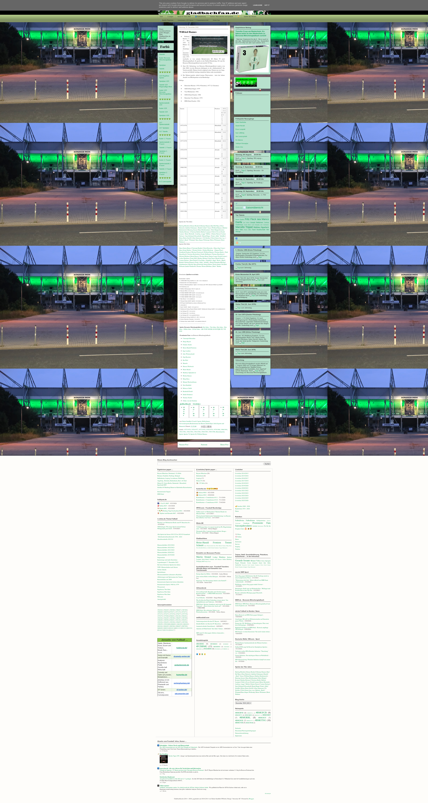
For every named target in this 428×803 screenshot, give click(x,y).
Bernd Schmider (215, 262)
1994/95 (166, 622)
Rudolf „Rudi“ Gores (204, 228)
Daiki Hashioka (241, 122)
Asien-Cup (216, 20)
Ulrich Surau (215, 238)
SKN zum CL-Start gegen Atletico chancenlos (210, 633)
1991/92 (178, 620)
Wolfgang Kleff (200, 561)
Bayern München (201, 473)
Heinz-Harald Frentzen (189, 348)
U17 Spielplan (164, 128)
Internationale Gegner (164, 492)
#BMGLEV (257, 715)
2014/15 (160, 630)
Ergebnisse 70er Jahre (163, 589)
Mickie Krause (187, 376)
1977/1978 (202, 429)
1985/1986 (212, 432)
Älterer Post (224, 444)
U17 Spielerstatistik (164, 123)
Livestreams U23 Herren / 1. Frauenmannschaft (193, 20)
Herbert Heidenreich (261, 676)
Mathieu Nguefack (261, 227)
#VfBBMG (224, 649)
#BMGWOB (249, 723)
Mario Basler (187, 369)
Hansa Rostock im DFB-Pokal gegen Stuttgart (249, 615)
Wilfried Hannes (217, 228)
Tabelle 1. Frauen (165, 147)
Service (237, 544)
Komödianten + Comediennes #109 (207, 502)
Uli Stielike (206, 238)
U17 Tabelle (163, 131)
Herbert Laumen (206, 232)
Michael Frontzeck (197, 252)
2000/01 (173, 624)
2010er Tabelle (161, 570)
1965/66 (172, 610)
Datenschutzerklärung (241, 733)
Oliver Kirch (263, 565)
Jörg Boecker (187, 357)
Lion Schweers (264, 224)
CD (204, 329)
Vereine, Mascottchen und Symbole (221, 16)
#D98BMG (225, 644)
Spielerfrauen (161, 572)
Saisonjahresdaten (243, 525)
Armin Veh (220, 264)
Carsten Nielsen (184, 260)
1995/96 (172, 622)
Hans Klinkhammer (204, 230)
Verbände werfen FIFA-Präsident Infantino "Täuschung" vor (251, 652)
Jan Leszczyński (241, 136)
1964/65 (166, 610)
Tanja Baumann (251, 567)
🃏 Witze (238, 534)
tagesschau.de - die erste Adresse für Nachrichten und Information (180, 768)
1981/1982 (182, 432)
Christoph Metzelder (189, 338)
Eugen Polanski (240, 563)
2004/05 (166, 626)
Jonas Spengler (266, 561)
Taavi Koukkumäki (258, 229)
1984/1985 (204, 432)
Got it (267, 5)
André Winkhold (190, 266)
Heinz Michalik (189, 234)
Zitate (242, 529)
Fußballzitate (250, 520)
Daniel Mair (262, 563)
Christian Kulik (195, 232)
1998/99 (160, 624)
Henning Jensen (192, 230)
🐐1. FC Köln (200, 483)
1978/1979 (209, 429)
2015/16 (166, 630)
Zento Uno (239, 147)
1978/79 (160, 616)
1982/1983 (190, 432)
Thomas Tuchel (187, 398)
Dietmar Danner (205, 226)
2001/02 (179, 624)
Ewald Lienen (222, 256)
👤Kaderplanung (200, 16)
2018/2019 (184, 411)
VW (224, 329)
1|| (174, 628)
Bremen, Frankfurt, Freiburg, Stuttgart (168, 476)
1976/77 (178, 614)
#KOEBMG (216, 647)
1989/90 (166, 620)
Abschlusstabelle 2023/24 (165, 539)
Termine (237, 549)
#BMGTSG (260, 720)
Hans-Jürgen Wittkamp (202, 240)
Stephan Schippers (243, 567)
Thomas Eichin (197, 250)
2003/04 (160, 626)
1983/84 (160, 618)
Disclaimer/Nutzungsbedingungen (245, 731)
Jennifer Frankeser (255, 565)
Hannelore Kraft (246, 565)
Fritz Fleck (250, 219)
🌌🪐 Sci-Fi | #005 (163, 503)
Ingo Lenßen (186, 351)
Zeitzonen (238, 542)
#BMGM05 (266, 715)
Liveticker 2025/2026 (241, 500)
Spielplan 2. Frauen (163, 173)
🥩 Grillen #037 (162, 506)
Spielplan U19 (164, 115)
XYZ (180, 331)
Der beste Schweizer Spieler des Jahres (168, 565)
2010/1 (171, 628)
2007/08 (184, 626)
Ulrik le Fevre (216, 232)
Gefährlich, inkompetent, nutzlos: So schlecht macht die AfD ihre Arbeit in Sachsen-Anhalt (184, 787)
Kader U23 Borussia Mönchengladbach (165, 93)
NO (216, 329)
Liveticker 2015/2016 (241, 476)
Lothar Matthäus (184, 258)
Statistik (162, 54)
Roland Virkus (256, 560)
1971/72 (178, 612)
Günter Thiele (212, 264)
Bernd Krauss (194, 256)
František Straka (202, 264)
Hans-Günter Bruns (185, 248)
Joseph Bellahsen (256, 222)
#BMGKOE (248, 715)
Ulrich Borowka (208, 248)
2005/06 (172, 626)
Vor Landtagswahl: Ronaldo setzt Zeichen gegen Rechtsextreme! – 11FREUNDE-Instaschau (211, 593)
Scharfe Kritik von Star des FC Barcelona (208, 624)
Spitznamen (260, 526)
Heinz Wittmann (215, 240)
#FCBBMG (201, 646)
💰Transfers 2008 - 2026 (242, 506)
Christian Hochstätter (193, 254)
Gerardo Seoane (242, 560)
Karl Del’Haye (215, 226)
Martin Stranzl (203, 556)
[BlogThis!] (204, 426)
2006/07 (178, 626)
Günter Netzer (216, 234)
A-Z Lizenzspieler (165, 181)
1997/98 (184, 622)
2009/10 (166, 628)
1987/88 (184, 618)
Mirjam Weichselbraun (190, 382)
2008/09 (160, 628)
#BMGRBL (245, 717)
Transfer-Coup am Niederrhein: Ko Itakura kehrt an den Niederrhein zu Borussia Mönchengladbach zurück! (251, 33)
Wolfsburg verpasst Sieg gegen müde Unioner (249, 584)
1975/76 (172, 614)
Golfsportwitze (260, 520)
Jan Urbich (246, 222)
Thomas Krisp (204, 256)
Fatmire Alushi (187, 345)
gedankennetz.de (181, 665)
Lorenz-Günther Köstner (243, 680)
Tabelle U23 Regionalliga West (165, 86)
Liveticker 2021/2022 (241, 490)
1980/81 (171, 616)
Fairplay (237, 547)
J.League (170, 16)
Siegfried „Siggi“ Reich (213, 260)
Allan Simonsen (197, 238)
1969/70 (166, 612)
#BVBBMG (213, 644)
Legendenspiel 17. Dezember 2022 (167, 562)
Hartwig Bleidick (240, 672)
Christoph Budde (196, 248)
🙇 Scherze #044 (201, 492)
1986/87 (178, 618)
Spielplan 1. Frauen (163, 152)
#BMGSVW (250, 720)
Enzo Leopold (240, 129)
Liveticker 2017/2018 (241, 481)
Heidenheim (200, 476)
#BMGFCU (238, 715)
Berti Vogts (222, 238)
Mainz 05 (199, 481)
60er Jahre (206, 327)
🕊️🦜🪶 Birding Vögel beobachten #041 (169, 511)
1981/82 (178, 616)
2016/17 (171, 630)
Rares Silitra (247, 229)
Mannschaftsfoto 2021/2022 (165, 550)
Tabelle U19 (163, 112)
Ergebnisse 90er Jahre (163, 594)
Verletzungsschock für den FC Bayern (207, 621)
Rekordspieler (220, 432)
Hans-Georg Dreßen (185, 250)
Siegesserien (161, 557)
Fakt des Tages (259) (174, 756)
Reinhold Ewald (188, 391)
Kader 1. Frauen (165, 138)
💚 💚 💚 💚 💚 (165, 72)
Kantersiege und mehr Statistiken (167, 560)
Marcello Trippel (244, 227)
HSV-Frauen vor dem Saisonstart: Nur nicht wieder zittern (252, 632)
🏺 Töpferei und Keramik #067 (166, 513)
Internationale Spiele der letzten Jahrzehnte (170, 582)
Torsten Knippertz (252, 563)
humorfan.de (181, 675)
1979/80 (166, 616)
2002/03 (186, 624)
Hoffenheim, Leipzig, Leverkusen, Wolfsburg (170, 478)
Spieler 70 (187, 434)
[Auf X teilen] (206, 426)
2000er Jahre (187, 329)
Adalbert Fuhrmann (191, 228)
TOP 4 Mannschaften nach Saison (167, 567)
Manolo (185, 363)
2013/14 (189, 628)
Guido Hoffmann (206, 254)
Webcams (160, 597)
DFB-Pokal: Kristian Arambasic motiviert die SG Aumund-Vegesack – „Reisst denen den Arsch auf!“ (213, 605)
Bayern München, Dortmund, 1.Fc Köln (169, 473)
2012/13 (183, 628)
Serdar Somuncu (188, 394)
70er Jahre (213, 327)
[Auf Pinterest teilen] (210, 426)
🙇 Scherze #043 (201, 495)
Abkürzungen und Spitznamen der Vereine (170, 577)
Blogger (251, 799)
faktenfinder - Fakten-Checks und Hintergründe (174, 745)
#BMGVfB (239, 722)
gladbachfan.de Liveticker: (190, 404)
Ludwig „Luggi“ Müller (202, 234)
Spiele (181, 434)
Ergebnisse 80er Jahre (163, 592)
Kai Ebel (185, 360)
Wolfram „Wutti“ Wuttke (213, 266)
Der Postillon (164, 754)
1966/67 (178, 610)
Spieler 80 (193, 434)
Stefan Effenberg (208, 250)
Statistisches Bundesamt (167, 777)
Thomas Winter (201, 266)
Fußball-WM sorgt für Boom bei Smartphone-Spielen (251, 647)
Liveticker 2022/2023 (241, 493)
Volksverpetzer (164, 785)
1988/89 (160, 620)
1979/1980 (216, 429)
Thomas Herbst (219, 252)
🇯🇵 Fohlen (238, 537)
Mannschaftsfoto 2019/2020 (165, 555)
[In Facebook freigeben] (208, 426)
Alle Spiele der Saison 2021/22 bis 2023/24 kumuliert (173, 534)
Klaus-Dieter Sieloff (185, 238)
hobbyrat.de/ (181, 648)
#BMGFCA (250, 713)
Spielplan (162, 65)
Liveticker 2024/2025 (241, 498)
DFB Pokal (160, 494)
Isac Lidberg (240, 133)
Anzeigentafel (161, 599)
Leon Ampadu (255, 224)
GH (209, 329)
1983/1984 (197, 432)
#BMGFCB (261, 712)
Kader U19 (163, 108)
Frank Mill (193, 258)
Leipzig (198, 478)
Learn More (257, 5)
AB (202, 329)
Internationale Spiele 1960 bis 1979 (168, 584)
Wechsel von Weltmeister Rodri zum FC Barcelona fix (173, 522)
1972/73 (184, 612)
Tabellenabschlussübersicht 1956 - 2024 (170, 537)
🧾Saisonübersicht (253, 207)
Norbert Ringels (189, 262)
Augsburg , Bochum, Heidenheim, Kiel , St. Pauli (172, 481)
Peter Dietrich (246, 674)
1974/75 (166, 614)
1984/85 (166, 618)
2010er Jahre (196, 329)
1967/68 (184, 610)
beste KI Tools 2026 (184, 16)
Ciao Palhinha (200, 598)
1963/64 (160, 610)
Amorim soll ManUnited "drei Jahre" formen (209, 629)
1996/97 (178, 622)
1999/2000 (167, 624)
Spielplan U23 (164, 81)
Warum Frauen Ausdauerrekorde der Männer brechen (251, 643)
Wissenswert (161, 587)
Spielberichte (239, 208)
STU (221, 329)
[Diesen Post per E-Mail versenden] (202, 426)
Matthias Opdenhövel (189, 373)
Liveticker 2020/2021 (241, 488)
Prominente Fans (261, 522)
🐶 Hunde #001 (162, 508)
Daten (237, 511)
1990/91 (171, 620)
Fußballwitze (239, 520)
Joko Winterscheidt (188, 354)
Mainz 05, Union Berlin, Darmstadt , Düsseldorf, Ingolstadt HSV (171, 484)
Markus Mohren (202, 258)
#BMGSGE (239, 720)
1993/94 (160, 622)
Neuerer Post (183, 444)
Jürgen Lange (213, 256)
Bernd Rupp (206, 236)
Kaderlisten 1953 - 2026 (242, 509)
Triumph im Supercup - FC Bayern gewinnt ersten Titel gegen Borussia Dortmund (182, 770)
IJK (211, 329)
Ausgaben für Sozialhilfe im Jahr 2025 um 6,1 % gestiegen (175, 779)
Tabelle (161, 69)
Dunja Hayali (187, 342)
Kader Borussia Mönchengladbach (165, 60)
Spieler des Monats (250, 16)
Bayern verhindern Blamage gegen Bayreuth (248, 593)
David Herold (240, 126)
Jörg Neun (211, 258)
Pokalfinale (246, 523)
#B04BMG (200, 644)
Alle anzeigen (268, 793)
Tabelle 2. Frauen (165, 169)
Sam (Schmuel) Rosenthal (193, 236)
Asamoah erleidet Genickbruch (205, 626)
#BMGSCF (262, 717)
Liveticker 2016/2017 (241, 478)
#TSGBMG (217, 649)
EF (206, 329)
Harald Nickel (219, 258)
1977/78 (184, 614)
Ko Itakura (239, 140)
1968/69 (160, 612)
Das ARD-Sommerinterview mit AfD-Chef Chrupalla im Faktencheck (179, 747)
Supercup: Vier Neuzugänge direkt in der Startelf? (211, 581)
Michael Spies (192, 264)
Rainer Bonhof (195, 226)
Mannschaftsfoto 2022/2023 (165, 547)
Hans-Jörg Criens (219, 248)
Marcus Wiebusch (188, 366)
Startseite (204, 444)
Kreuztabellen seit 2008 (164, 579)
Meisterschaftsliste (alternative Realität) (169, 575)
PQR (218, 329)
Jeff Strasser (218, 559)
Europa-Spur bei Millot (203, 574)
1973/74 (160, 614)
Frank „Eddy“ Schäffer (218, 236)
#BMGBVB (239, 713)
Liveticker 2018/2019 (241, 483)
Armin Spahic (240, 219)
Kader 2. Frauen (165, 160)
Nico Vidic (239, 229)
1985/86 (172, 618)
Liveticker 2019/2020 (241, 486)
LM (213, 329)
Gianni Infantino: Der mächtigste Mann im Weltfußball (251, 655)
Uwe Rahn (202, 260)
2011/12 (178, 628)
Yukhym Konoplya (242, 143)
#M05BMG (226, 646)
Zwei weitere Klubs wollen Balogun (207, 576)
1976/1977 (194, 429)
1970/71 (171, 612)
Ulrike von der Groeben (190, 401)
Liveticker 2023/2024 (241, 495)
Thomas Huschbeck (218, 254)
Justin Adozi (247, 224)
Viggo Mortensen (223, 548)
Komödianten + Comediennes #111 (207, 497)
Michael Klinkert (184, 256)
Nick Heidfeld (187, 385)
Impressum (238, 736)
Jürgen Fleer (218, 250)
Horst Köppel (215, 230)
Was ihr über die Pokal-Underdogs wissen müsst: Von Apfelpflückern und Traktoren (212, 601)
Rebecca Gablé (187, 388)
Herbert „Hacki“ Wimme (186, 240)
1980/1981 (224, 429)
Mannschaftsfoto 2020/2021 (165, 552)
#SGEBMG (208, 649)
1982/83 (184, 616)
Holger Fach (208, 561)
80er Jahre (220, 327)
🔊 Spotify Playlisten (166, 20)
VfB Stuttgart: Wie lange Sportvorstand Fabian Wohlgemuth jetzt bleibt (171, 527)
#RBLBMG (199, 649)
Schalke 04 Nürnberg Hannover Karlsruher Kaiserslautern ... (174, 488)
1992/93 (184, 620)
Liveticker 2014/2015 (241, 473)
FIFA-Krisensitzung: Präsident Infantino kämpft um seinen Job (252, 660)
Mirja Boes (186, 379)
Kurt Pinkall (194, 260)
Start (161, 16)
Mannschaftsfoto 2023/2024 (165, 545)
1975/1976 (187, 429)
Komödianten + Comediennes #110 (207, 500)
